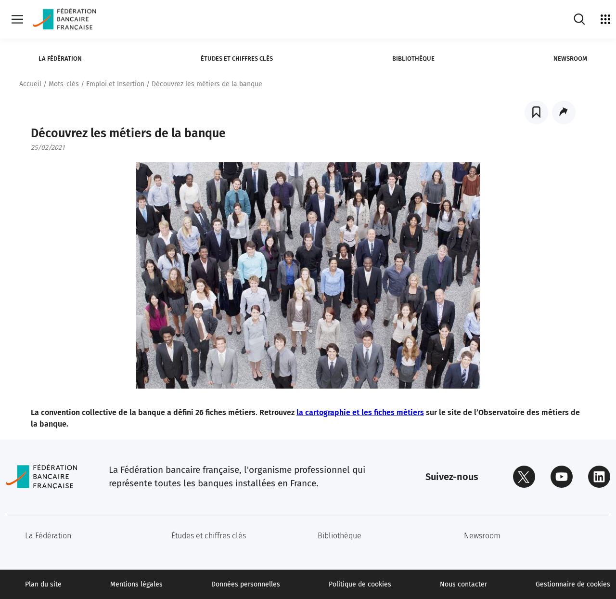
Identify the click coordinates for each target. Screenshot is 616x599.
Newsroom (570, 58)
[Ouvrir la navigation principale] (17, 19)
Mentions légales (136, 584)
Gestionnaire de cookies (573, 584)
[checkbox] (536, 112)
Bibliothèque (413, 58)
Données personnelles (245, 584)
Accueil (30, 84)
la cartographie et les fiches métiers (360, 412)
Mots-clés (64, 84)
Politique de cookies (360, 584)
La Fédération (60, 58)
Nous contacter (463, 584)
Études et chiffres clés (237, 58)
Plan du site (43, 584)
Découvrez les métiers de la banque (207, 84)
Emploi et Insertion (115, 84)
